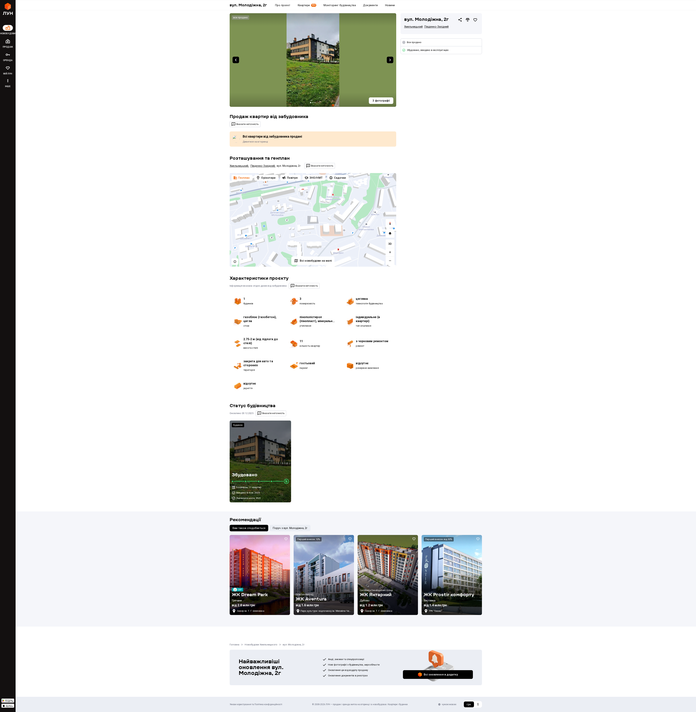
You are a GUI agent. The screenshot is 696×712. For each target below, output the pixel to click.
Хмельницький (239, 165)
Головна (234, 644)
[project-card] (260, 575)
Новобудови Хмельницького (261, 644)
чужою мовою (449, 704)
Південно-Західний (262, 165)
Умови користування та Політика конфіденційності (256, 704)
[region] (313, 220)
